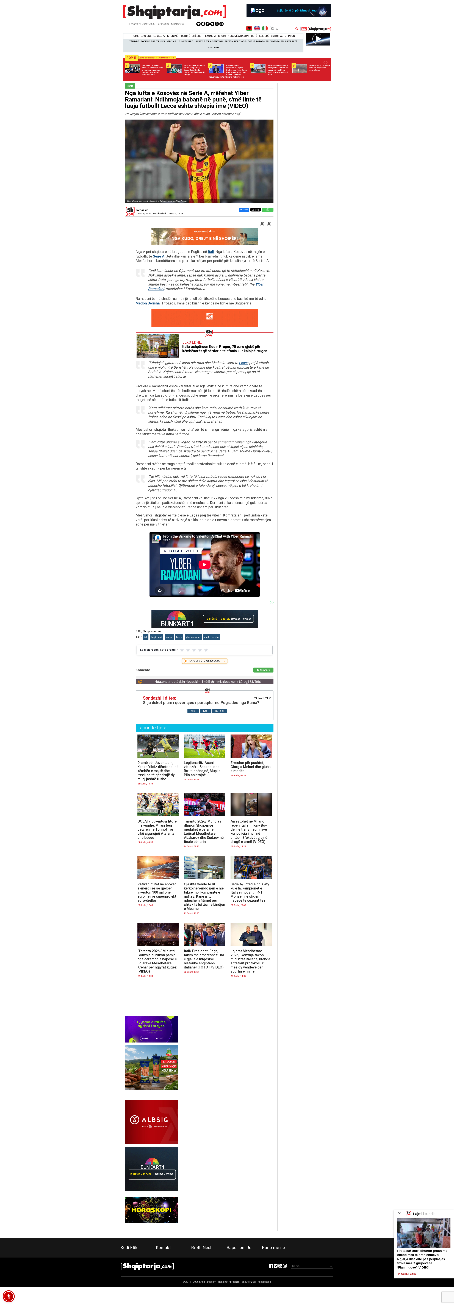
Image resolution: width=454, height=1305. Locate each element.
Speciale (171, 41)
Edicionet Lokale (151, 36)
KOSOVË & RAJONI (238, 36)
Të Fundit (134, 41)
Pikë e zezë (291, 41)
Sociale (145, 41)
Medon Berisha (148, 303)
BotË (254, 36)
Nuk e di (219, 711)
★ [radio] (182, 650)
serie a (169, 637)
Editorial (277, 36)
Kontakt (163, 1247)
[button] (9, 1296)
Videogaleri (277, 41)
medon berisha (211, 637)
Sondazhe (213, 47)
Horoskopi (240, 41)
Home (135, 36)
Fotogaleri (262, 41)
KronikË (172, 36)
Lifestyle (200, 41)
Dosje (251, 41)
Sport (222, 36)
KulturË (264, 36)
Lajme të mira (185, 41)
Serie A (158, 256)
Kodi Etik (129, 1247)
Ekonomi (210, 36)
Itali (211, 252)
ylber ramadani (193, 637)
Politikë (184, 36)
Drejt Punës (158, 41)
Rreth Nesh (202, 1247)
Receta (229, 41)
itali (145, 637)
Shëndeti (197, 36)
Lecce (243, 363)
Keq (205, 711)
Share (245, 209)
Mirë (193, 711)
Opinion (290, 36)
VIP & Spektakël (214, 41)
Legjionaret (156, 637)
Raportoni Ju (239, 1247)
